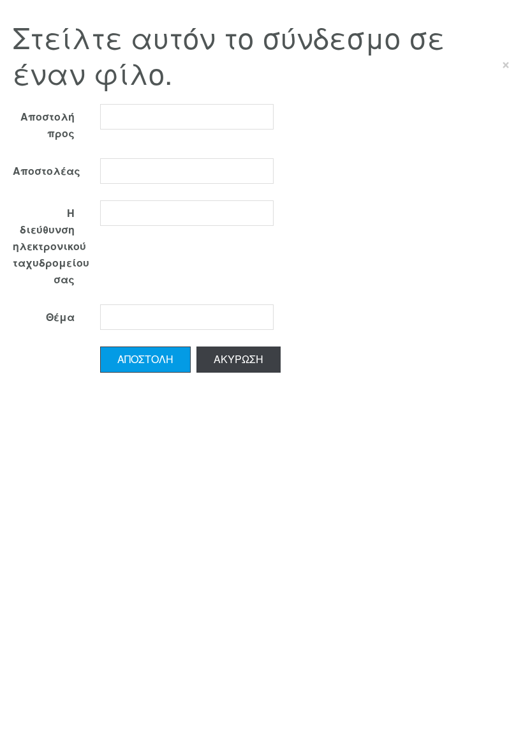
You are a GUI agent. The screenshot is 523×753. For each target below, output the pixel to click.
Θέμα (60, 316)
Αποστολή (145, 359)
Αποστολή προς (47, 124)
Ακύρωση (238, 359)
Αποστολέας (46, 170)
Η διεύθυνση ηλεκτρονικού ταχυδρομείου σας (50, 246)
